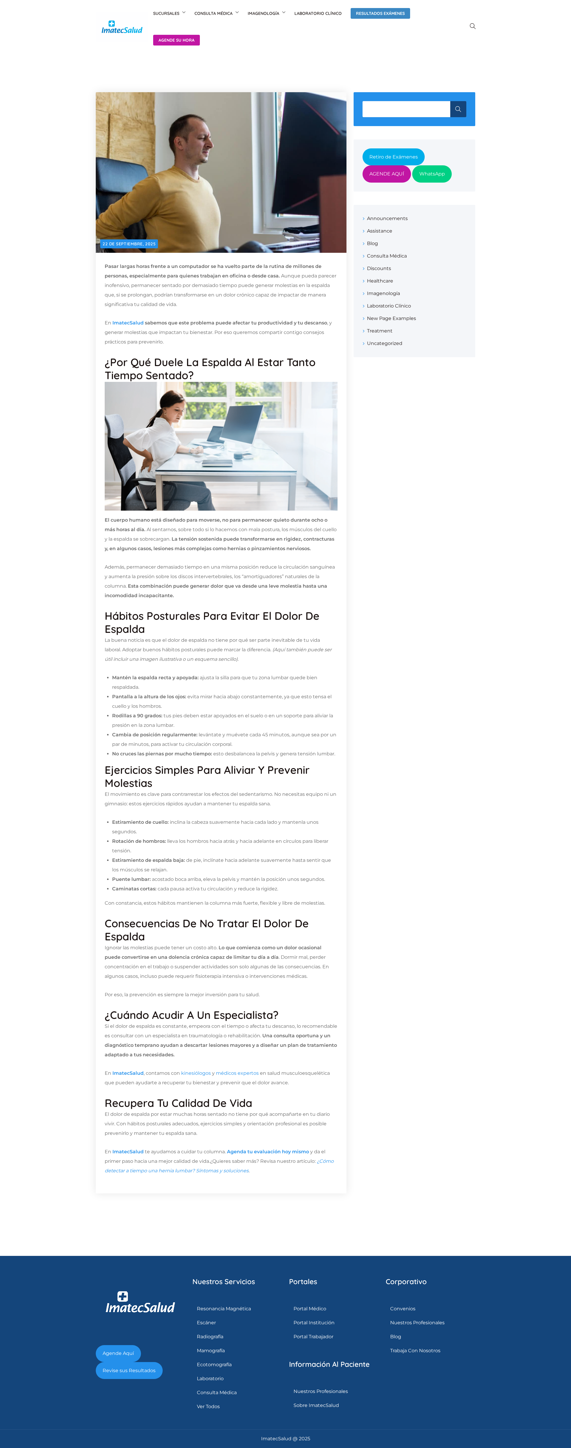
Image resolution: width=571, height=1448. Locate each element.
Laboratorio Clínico (318, 13)
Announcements (387, 218)
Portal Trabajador (313, 1336)
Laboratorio (210, 1378)
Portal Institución (314, 1322)
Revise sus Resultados (129, 1370)
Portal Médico (310, 1308)
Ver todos (208, 1406)
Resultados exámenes (380, 13)
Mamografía (211, 1350)
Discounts (379, 268)
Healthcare (380, 281)
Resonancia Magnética (224, 1308)
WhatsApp (432, 174)
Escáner (206, 1322)
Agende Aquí (118, 1353)
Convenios (402, 1308)
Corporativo (406, 1281)
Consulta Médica (213, 13)
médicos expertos (237, 1073)
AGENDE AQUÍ (386, 174)
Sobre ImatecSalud (316, 1405)
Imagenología (263, 13)
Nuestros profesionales (417, 1322)
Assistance (379, 231)
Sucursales (166, 13)
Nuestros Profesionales (321, 1391)
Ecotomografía (214, 1364)
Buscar (458, 109)
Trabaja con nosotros (415, 1350)
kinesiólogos (196, 1073)
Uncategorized (384, 343)
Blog (372, 243)
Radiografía (210, 1336)
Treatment (380, 331)
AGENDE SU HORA (176, 40)
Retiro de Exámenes (393, 157)
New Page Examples (391, 318)
